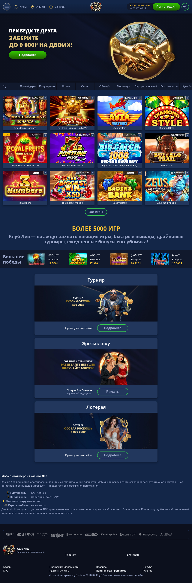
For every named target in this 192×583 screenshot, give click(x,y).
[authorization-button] (185, 7)
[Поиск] (4, 86)
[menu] (6, 7)
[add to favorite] (45, 98)
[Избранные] (13, 86)
